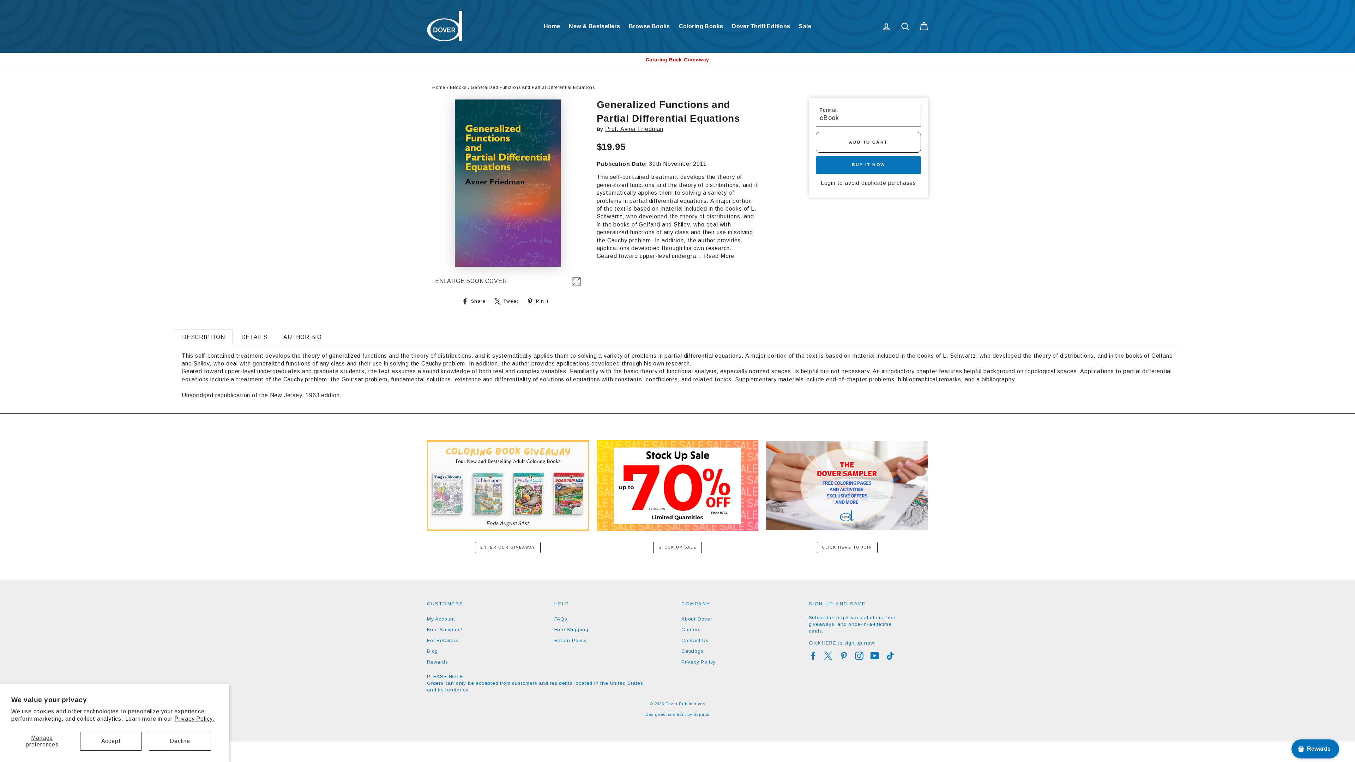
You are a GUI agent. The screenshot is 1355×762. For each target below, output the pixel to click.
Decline (180, 741)
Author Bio (302, 337)
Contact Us (695, 640)
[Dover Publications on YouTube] (875, 656)
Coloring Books (701, 26)
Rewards (437, 662)
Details (254, 337)
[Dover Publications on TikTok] (890, 656)
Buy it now (868, 164)
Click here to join (847, 547)
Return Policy (570, 640)
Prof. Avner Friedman (634, 129)
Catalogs (692, 651)
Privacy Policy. (194, 719)
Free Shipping (571, 629)
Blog (432, 651)
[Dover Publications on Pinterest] (843, 656)
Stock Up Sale (677, 547)
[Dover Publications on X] (828, 656)
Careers (691, 629)
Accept (111, 741)
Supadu (701, 714)
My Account (441, 619)
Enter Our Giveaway (507, 547)
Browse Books (649, 26)
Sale (805, 26)
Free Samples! (444, 629)
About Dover (696, 619)
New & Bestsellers (594, 26)
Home (552, 26)
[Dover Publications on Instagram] (859, 656)
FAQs (560, 619)
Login (828, 183)
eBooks (458, 87)
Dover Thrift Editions (761, 26)
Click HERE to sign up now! (842, 643)
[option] (677, 59)
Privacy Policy (698, 662)
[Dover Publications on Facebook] (813, 656)
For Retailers (442, 640)
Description (203, 337)
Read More (719, 256)
